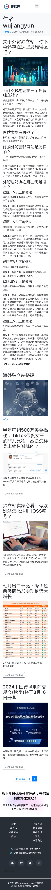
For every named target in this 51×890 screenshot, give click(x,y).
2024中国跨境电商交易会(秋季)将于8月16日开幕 (24, 692)
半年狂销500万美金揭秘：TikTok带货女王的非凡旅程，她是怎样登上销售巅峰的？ (25, 438)
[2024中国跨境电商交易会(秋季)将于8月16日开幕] (25, 724)
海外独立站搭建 (19, 375)
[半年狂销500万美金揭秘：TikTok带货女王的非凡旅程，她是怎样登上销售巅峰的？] (25, 462)
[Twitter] (30, 863)
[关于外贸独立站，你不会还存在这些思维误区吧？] (25, 71)
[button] (37, 6)
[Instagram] (39, 863)
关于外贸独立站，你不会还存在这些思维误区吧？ (25, 47)
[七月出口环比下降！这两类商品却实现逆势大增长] (25, 630)
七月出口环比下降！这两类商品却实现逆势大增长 (25, 591)
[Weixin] (12, 863)
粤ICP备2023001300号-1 (29, 886)
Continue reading (14, 493)
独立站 (5, 419)
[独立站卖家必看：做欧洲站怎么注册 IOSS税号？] (25, 536)
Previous (20, 778)
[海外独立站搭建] (25, 397)
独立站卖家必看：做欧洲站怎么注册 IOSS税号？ (25, 511)
